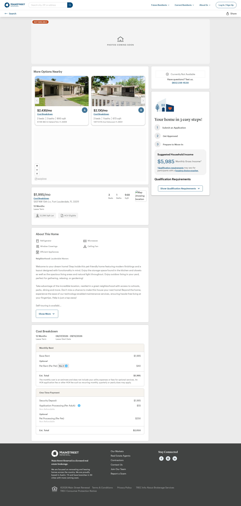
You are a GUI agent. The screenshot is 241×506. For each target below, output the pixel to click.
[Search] (70, 5)
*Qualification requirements (170, 168)
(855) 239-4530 (180, 82)
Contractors (117, 460)
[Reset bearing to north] (37, 174)
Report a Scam (118, 473)
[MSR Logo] (72, 453)
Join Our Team (118, 469)
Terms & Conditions (102, 487)
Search (12, 13)
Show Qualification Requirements (178, 188)
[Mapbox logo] (40, 178)
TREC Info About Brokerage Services (155, 487)
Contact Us (117, 464)
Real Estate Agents (120, 455)
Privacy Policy (124, 487)
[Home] (14, 5)
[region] (90, 154)
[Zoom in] (37, 166)
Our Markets (117, 451)
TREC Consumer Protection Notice (78, 491)
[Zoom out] (37, 170)
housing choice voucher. (186, 170)
